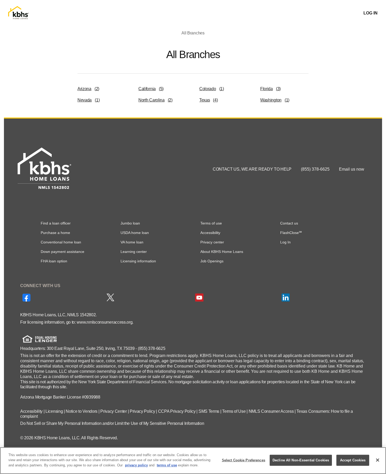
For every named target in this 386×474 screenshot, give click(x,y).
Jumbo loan (130, 223)
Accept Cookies (353, 460)
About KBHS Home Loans (221, 251)
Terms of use (211, 223)
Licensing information (138, 261)
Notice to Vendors (81, 411)
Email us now (351, 169)
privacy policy (136, 465)
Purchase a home (55, 233)
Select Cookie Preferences (243, 460)
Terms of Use (234, 411)
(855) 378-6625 (316, 169)
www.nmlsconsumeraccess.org (104, 322)
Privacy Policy (142, 411)
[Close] (377, 460)
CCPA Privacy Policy (177, 411)
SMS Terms (209, 411)
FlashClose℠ (291, 233)
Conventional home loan (61, 242)
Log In (285, 242)
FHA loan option (54, 261)
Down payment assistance (62, 251)
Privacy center (212, 242)
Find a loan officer (56, 223)
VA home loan (132, 242)
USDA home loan (135, 233)
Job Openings (211, 261)
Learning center (134, 251)
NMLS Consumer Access (271, 411)
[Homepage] (18, 13)
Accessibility (210, 233)
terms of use (167, 465)
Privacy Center (113, 411)
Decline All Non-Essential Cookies (301, 460)
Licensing (54, 411)
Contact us (289, 223)
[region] (193, 460)
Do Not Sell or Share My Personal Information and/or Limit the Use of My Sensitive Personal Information (112, 423)
